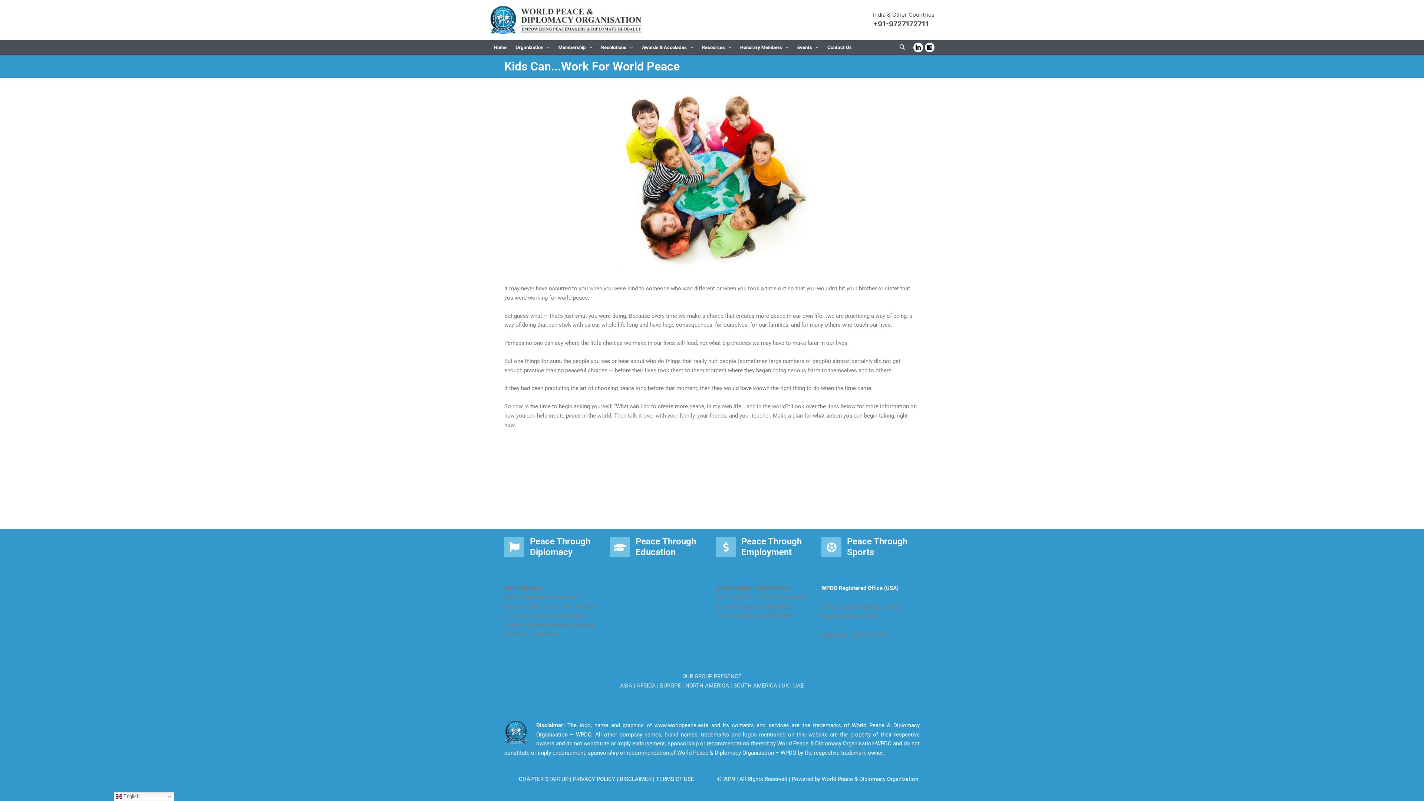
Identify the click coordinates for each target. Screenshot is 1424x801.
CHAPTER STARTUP (544, 779)
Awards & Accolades (664, 47)
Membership (572, 47)
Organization (529, 47)
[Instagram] (929, 47)
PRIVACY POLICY (595, 779)
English (130, 796)
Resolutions (613, 47)
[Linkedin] (918, 47)
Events (804, 47)
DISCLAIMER (636, 779)
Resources (713, 47)
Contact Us (839, 47)
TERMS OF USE (675, 779)
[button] (546, 47)
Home (500, 47)
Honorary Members (761, 47)
